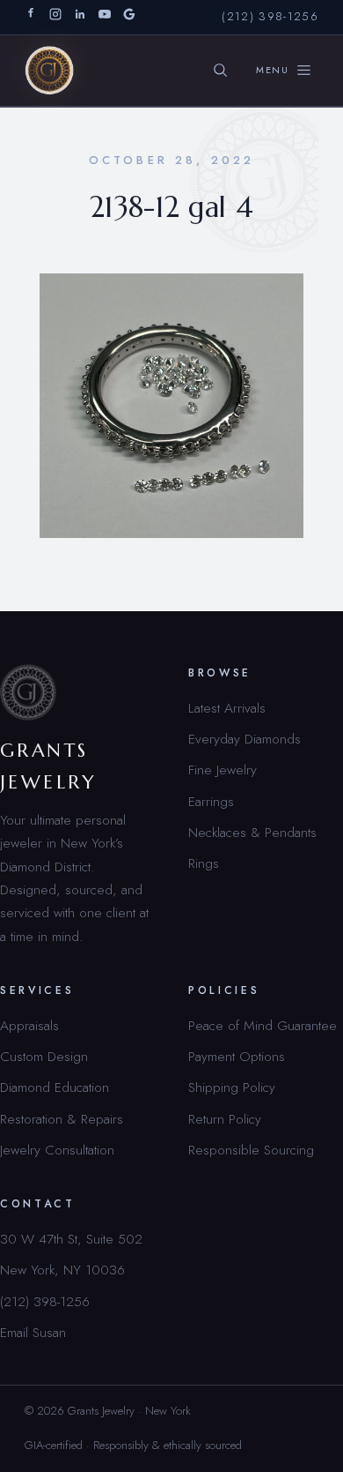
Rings (203, 863)
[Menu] (284, 70)
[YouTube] (105, 17)
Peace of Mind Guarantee (262, 1025)
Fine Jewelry (222, 769)
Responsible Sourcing (251, 1149)
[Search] (220, 70)
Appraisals (29, 1025)
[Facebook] (31, 17)
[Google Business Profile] (129, 17)
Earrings (211, 801)
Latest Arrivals (227, 708)
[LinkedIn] (80, 17)
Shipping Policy (231, 1087)
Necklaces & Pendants (252, 832)
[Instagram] (55, 17)
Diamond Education (54, 1087)
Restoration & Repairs (61, 1119)
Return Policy (224, 1119)
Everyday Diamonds (244, 739)
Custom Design (44, 1056)
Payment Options (236, 1056)
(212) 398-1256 (270, 16)
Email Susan (33, 1332)
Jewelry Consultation (57, 1149)
